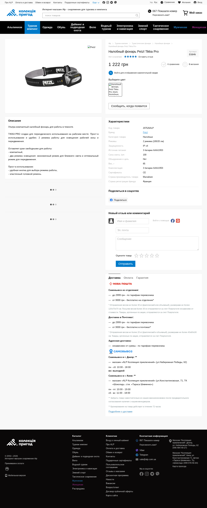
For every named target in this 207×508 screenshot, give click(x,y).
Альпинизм (14, 27)
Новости (110, 479)
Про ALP (9, 2)
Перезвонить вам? (161, 15)
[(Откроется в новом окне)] (7, 469)
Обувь (61, 27)
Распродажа (78, 488)
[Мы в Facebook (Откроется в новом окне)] (104, 2)
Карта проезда (179, 466)
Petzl (145, 132)
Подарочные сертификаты (77, 2)
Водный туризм (106, 27)
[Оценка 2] (142, 255)
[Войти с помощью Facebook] (173, 221)
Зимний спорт (143, 27)
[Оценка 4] (152, 255)
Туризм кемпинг (32, 27)
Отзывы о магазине (115, 471)
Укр (151, 2)
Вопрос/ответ (112, 487)
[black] (115, 90)
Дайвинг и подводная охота (77, 27)
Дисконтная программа (117, 475)
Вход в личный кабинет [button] (117, 440)
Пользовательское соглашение (115, 465)
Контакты (57, 2)
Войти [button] (117, 73)
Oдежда (47, 27)
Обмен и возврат (43, 2)
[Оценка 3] (147, 255)
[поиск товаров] (137, 15)
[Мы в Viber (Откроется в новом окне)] (115, 2)
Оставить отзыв (145, 57)
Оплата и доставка (24, 2)
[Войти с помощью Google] (178, 221)
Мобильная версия (17, 475)
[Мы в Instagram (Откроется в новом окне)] (107, 2)
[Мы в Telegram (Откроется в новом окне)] (111, 2)
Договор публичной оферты (119, 491)
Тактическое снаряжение (161, 27)
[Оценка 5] (157, 255)
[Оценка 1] (137, 255)
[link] (118, 200)
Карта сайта (112, 495)
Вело (92, 27)
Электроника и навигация (124, 27)
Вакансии (110, 483)
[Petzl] (91, 47)
